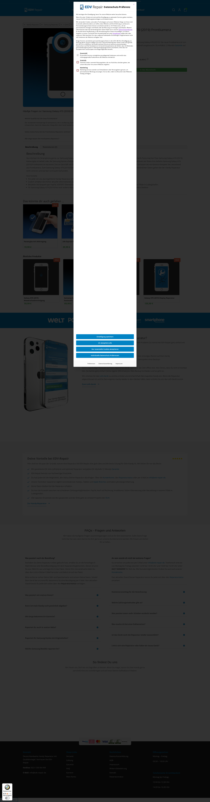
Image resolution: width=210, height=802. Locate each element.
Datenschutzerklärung (125, 30)
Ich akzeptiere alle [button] (105, 343)
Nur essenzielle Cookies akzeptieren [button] (105, 349)
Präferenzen (91, 364)
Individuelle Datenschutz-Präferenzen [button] (105, 355)
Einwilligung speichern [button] (105, 337)
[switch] (7, 798)
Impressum (119, 364)
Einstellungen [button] (117, 33)
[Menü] (11, 784)
